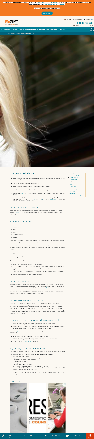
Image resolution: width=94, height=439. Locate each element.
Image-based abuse (74, 181)
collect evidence (28, 341)
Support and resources (31, 29)
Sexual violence (73, 174)
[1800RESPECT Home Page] (1, 29)
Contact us (62, 29)
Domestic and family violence (76, 175)
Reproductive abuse (74, 189)
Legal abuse (72, 182)
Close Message (47, 13)
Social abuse (72, 191)
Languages (87, 19)
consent (18, 212)
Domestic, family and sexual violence (14, 29)
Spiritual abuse (73, 193)
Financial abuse (73, 179)
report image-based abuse (22, 331)
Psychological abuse (74, 188)
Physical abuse (73, 186)
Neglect (71, 184)
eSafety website (49, 287)
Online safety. (68, 19)
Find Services (54, 29)
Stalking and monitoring (75, 195)
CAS (93, 19)
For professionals (44, 29)
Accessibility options (78, 19)
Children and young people (76, 177)
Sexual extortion (14, 246)
